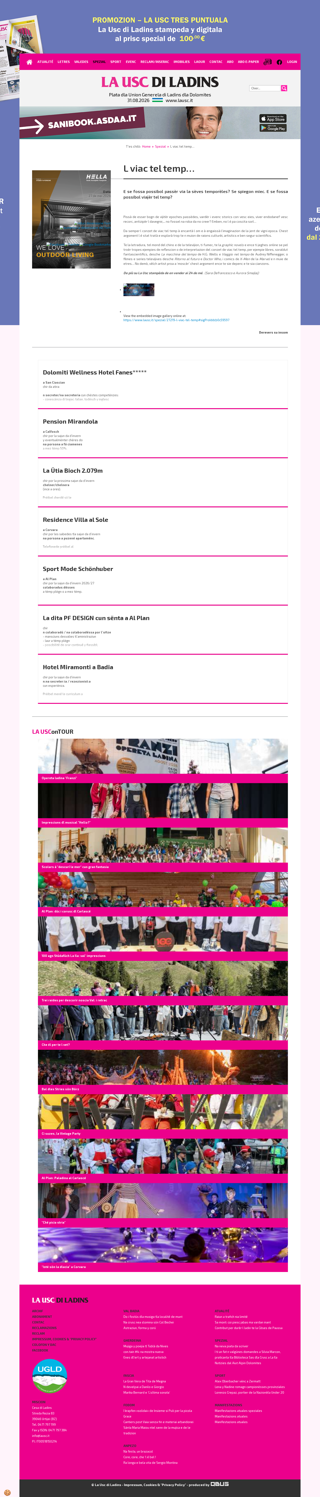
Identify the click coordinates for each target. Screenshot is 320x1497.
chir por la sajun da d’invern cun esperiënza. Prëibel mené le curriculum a (67, 685)
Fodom (129, 1405)
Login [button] (292, 62)
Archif (37, 1311)
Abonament (42, 1317)
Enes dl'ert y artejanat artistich (144, 1357)
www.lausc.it (179, 100)
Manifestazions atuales (231, 1416)
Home (146, 146)
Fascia (128, 1375)
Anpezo (129, 1446)
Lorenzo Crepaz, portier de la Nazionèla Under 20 (249, 1392)
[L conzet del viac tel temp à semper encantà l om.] (138, 289)
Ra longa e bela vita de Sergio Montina (150, 1462)
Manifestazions (228, 1405)
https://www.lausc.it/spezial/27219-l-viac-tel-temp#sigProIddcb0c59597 (176, 320)
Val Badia (131, 1311)
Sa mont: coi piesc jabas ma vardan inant (243, 1322)
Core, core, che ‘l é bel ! (139, 1457)
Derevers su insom (273, 332)
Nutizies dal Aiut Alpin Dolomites (238, 1363)
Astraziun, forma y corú (139, 1328)
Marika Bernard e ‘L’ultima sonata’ (146, 1392)
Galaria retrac (99, 207)
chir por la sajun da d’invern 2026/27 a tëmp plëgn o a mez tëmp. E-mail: (69, 589)
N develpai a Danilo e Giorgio (143, 1387)
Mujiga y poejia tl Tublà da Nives (145, 1346)
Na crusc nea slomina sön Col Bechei (148, 1322)
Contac (38, 1322)
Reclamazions (44, 1328)
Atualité (222, 1311)
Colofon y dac (44, 1345)
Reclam (38, 1333)
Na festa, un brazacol (138, 1451)
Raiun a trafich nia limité (231, 1317)
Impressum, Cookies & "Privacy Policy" (64, 1339)
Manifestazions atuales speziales (238, 1411)
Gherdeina (132, 1340)
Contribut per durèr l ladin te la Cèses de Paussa (249, 1328)
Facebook (40, 1350)
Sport (220, 1375)
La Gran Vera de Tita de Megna (144, 1381)
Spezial (160, 146)
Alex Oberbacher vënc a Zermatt (237, 1381)
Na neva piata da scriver (231, 1346)
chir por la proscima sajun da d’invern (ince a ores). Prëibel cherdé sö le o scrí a (69, 491)
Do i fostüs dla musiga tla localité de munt (152, 1317)
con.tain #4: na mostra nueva (143, 1352)
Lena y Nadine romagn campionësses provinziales (250, 1387)
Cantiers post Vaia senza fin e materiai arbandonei (158, 1422)
